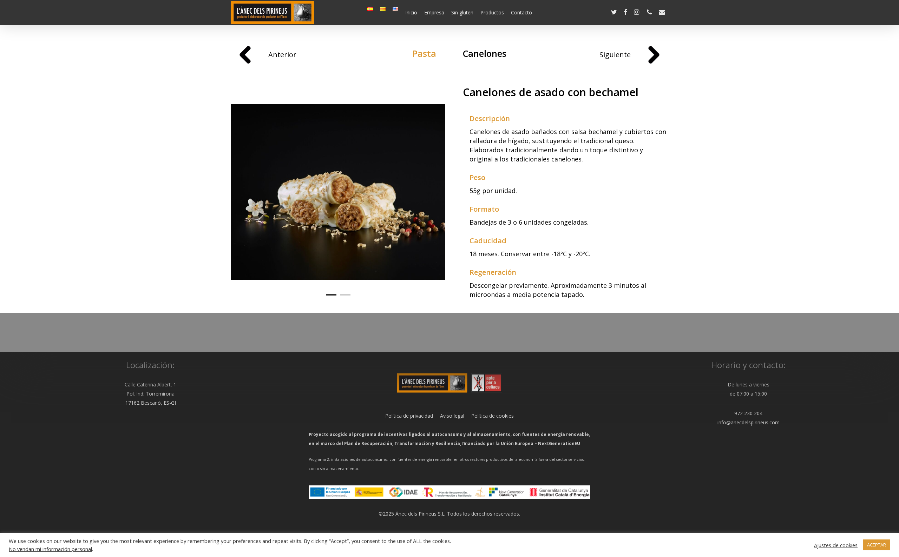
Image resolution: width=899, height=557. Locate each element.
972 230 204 (748, 413)
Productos (492, 12)
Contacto (521, 12)
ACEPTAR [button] (876, 545)
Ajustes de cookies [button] (836, 545)
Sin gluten (462, 12)
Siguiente (615, 54)
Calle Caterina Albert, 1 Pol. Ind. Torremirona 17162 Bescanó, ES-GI (150, 393)
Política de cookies (489, 415)
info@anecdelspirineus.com (748, 422)
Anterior (282, 54)
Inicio (411, 12)
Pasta (424, 53)
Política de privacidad (409, 415)
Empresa (434, 12)
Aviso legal (448, 415)
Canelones (484, 53)
